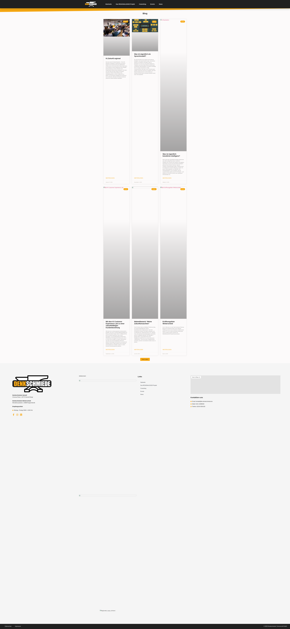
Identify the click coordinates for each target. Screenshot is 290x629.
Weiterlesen (110, 178)
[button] (145, 359)
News (161, 4)
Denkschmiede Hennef (19, 395)
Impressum (18, 626)
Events (152, 4)
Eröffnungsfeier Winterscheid (169, 322)
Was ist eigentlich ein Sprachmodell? (142, 55)
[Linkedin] (21, 415)
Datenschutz (8, 626)
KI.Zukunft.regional (113, 58)
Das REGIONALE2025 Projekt (125, 4)
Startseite (108, 4)
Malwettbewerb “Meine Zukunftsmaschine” (143, 322)
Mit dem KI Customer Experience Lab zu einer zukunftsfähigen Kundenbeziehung (115, 324)
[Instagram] (17, 415)
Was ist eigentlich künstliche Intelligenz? (171, 155)
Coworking (142, 4)
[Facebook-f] (13, 415)
